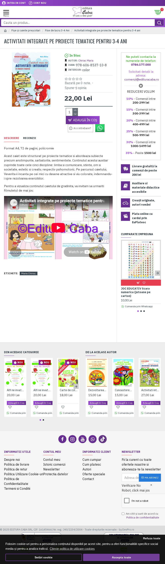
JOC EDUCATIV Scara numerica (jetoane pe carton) (136, 292)
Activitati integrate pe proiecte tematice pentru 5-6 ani (150, 390)
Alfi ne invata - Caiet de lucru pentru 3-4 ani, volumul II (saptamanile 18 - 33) (42, 390)
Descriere (11, 138)
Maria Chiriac (28, 273)
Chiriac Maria (85, 60)
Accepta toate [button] (121, 557)
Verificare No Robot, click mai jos (136, 487)
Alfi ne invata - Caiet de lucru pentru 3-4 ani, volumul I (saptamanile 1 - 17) (16, 390)
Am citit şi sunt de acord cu (142, 515)
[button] (124, 272)
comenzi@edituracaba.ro (141, 79)
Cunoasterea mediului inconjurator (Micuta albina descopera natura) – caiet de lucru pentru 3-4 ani (124, 390)
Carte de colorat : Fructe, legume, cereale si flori (69, 390)
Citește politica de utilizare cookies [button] (72, 548)
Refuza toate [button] (151, 538)
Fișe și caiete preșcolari (25, 30)
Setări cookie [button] (44, 557)
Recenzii (29, 138)
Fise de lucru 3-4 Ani (57, 30)
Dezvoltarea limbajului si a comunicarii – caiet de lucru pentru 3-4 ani (97, 390)
